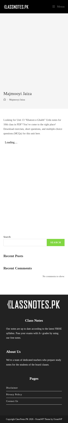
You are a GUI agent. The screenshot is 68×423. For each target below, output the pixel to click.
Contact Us (12, 401)
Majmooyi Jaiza (17, 99)
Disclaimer (12, 387)
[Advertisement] (34, 55)
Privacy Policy (14, 394)
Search (7, 236)
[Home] (4, 99)
